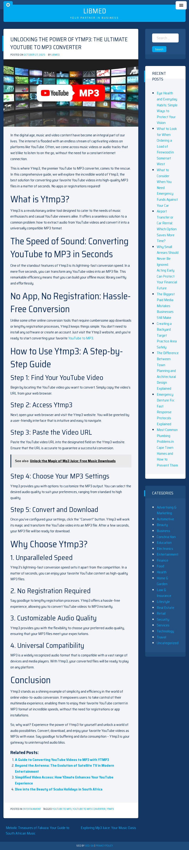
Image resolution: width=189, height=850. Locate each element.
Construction (166, 537)
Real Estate (165, 608)
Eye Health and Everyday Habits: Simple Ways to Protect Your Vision (167, 108)
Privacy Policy (104, 846)
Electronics (165, 548)
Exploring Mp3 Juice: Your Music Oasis (108, 828)
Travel (161, 637)
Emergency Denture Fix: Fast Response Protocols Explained (166, 409)
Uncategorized (167, 643)
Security (163, 619)
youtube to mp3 (61, 809)
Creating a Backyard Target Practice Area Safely (167, 335)
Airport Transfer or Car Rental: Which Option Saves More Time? (167, 226)
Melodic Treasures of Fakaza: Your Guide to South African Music (37, 830)
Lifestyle (163, 602)
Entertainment (32, 809)
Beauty (162, 525)
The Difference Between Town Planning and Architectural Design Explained (168, 370)
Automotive (165, 519)
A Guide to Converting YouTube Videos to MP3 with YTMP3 (62, 760)
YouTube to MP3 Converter (89, 809)
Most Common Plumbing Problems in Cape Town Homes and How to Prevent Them (167, 447)
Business (163, 531)
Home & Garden (162, 581)
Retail (161, 613)
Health (162, 572)
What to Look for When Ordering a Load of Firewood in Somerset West (167, 146)
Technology (165, 631)
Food (160, 566)
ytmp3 (110, 809)
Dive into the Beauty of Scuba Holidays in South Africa (58, 789)
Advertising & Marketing (167, 510)
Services (163, 625)
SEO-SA (89, 846)
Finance (162, 560)
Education (164, 542)
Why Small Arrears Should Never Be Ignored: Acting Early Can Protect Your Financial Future (167, 267)
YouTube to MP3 (80, 338)
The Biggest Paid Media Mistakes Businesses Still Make (166, 305)
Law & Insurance (164, 593)
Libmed (94, 11)
